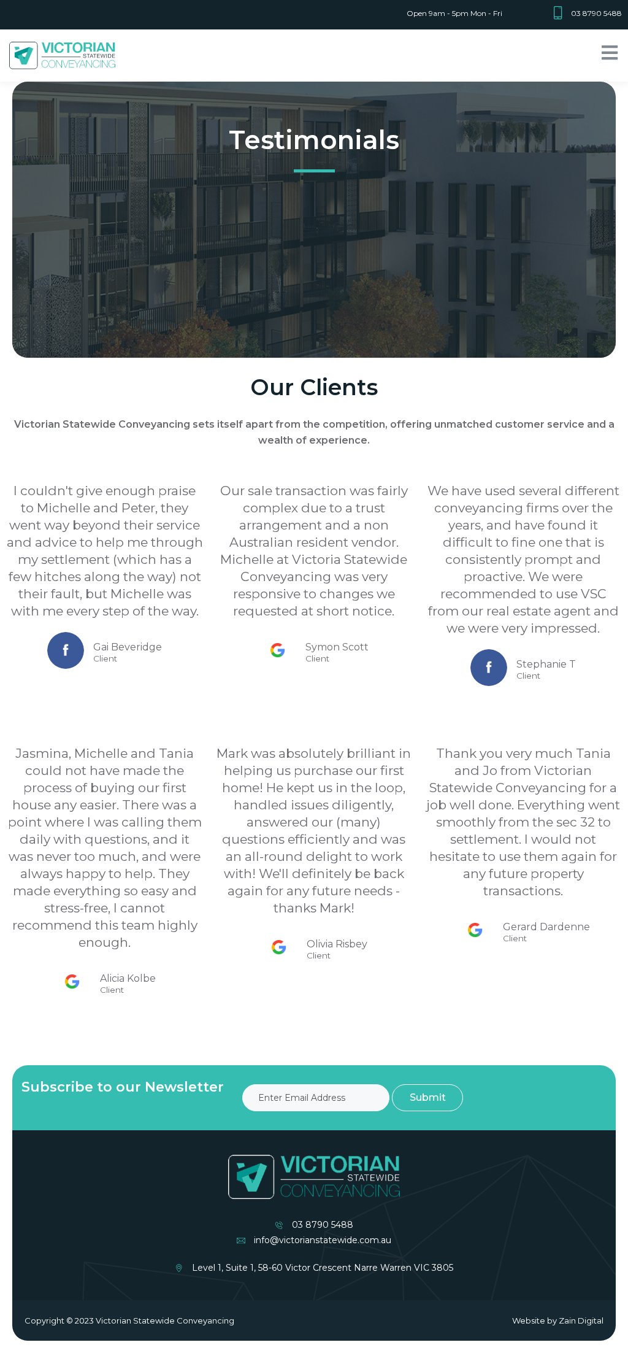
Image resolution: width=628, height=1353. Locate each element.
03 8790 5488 (596, 13)
